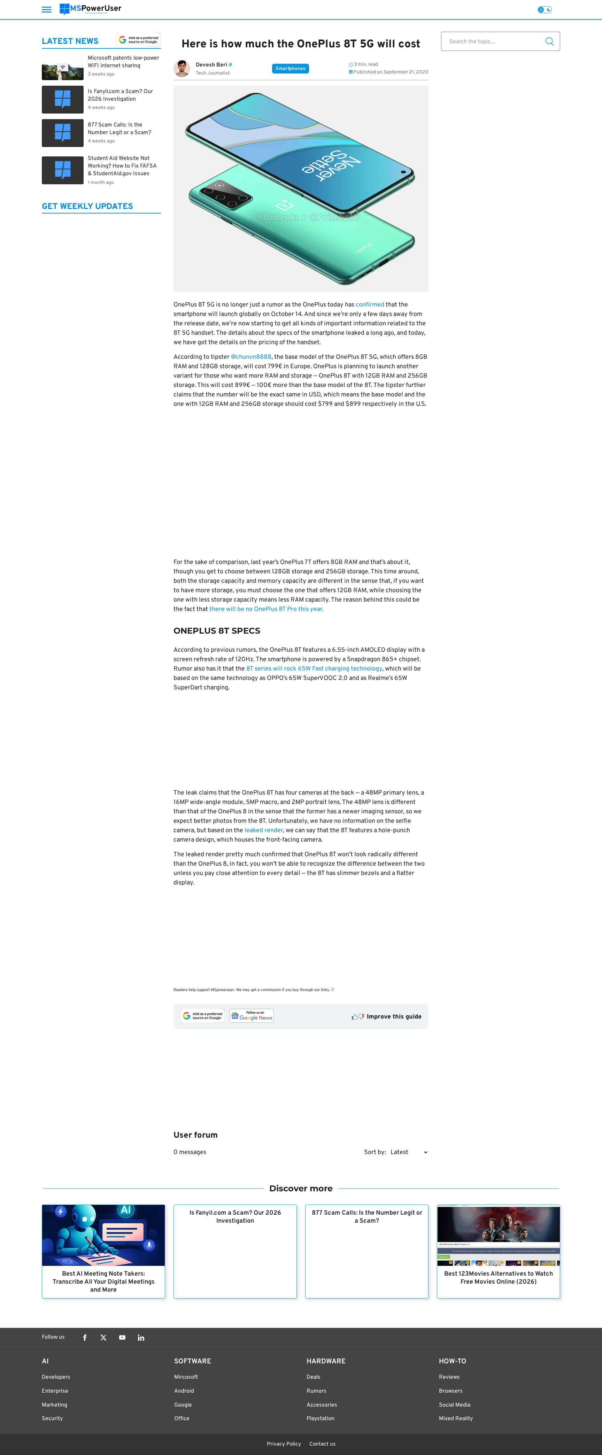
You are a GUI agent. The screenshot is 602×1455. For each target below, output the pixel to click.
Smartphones (291, 69)
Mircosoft (186, 1377)
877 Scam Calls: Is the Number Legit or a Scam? (367, 1217)
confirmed (370, 305)
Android (184, 1391)
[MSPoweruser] (91, 9)
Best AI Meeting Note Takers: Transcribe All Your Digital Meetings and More (104, 1282)
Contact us (322, 1444)
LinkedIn (141, 1337)
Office (182, 1418)
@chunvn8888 (251, 357)
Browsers (451, 1391)
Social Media (454, 1405)
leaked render (264, 831)
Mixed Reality (456, 1418)
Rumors (316, 1391)
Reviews (449, 1377)
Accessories (322, 1405)
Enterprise (55, 1391)
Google (183, 1405)
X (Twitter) (103, 1337)
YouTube (122, 1337)
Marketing (54, 1405)
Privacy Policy (284, 1444)
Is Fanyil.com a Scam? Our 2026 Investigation (235, 1217)
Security (52, 1418)
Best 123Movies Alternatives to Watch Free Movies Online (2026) (498, 1278)
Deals (314, 1377)
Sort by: (375, 1152)
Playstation (320, 1418)
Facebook (85, 1337)
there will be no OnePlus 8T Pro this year (265, 609)
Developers (56, 1377)
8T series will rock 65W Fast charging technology (314, 669)
